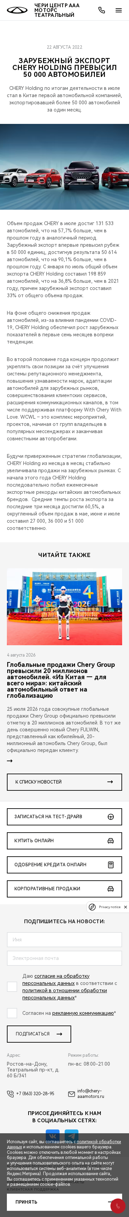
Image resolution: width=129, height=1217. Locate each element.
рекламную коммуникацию (83, 1013)
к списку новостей (38, 782)
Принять (26, 1202)
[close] (125, 906)
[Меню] (118, 10)
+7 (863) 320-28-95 (35, 1093)
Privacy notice (109, 907)
